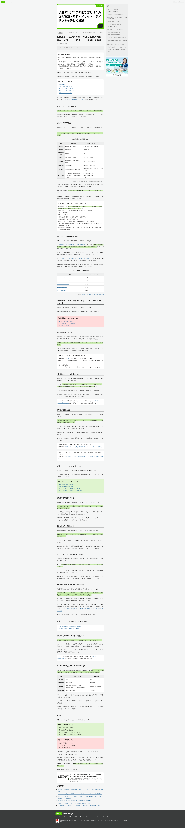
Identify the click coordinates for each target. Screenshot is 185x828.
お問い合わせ (181, 2)
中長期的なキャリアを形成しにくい (68, 323)
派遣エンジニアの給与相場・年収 (115, 14)
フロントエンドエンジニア (63, 281)
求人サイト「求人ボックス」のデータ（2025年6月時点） (75, 258)
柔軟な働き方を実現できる (66, 486)
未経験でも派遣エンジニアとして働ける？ (70, 626)
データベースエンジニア (62, 284)
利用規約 (76, 816)
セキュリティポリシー (95, 816)
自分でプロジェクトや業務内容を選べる (69, 488)
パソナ (67, 358)
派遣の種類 (62, 84)
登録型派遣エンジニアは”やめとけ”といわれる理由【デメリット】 (117, 17)
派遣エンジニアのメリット (66, 89)
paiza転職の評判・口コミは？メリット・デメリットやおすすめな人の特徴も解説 (79, 805)
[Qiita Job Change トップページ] (6, 2)
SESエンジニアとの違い (65, 93)
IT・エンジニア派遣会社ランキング (74, 100)
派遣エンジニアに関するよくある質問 (115, 44)
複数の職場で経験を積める (66, 484)
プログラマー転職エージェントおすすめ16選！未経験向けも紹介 (74, 803)
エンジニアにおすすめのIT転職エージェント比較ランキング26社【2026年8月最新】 (80, 794)
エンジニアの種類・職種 (69, 32)
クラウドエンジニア (61, 290)
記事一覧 (175, 2)
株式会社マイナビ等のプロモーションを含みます (70, 48)
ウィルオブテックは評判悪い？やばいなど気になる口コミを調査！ (75, 801)
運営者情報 (58, 816)
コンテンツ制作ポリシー (67, 816)
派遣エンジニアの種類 (113, 11)
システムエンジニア (61, 287)
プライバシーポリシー (84, 816)
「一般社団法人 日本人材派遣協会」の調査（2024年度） (71, 244)
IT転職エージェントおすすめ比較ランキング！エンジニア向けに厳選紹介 (83, 447)
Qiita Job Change (60, 32)
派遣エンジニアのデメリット (66, 91)
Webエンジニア (60, 278)
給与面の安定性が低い (65, 325)
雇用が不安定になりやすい (66, 321)
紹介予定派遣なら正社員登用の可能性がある (70, 491)
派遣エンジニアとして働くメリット (115, 29)
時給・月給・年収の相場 (65, 87)
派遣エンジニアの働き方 (113, 9)
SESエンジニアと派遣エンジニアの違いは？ (70, 629)
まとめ (108, 54)
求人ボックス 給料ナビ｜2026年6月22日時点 (92, 294)
